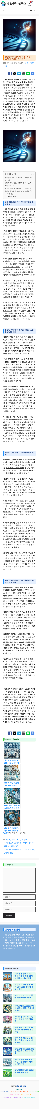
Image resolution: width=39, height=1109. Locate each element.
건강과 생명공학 (26, 1094)
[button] (3, 10)
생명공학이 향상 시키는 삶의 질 (12, 1097)
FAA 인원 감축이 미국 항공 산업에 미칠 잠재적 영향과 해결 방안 (24, 976)
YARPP (6, 833)
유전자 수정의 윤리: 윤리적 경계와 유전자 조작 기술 (18, 192)
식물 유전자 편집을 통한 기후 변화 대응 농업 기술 (24, 1029)
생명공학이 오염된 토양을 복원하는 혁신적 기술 (24, 1051)
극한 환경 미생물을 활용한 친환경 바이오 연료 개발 (24, 1040)
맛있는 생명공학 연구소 (29, 1097)
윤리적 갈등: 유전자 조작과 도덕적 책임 (18, 188)
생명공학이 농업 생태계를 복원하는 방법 (24, 1071)
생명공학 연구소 (16, 3)
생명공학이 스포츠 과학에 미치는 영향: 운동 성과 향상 (24, 1008)
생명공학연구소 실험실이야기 (19, 1091)
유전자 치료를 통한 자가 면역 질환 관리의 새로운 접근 (24, 986)
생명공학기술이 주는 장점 (17, 840)
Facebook (19, 1089)
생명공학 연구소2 (34, 1091)
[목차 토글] (30, 174)
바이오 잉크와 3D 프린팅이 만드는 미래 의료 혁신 (24, 1019)
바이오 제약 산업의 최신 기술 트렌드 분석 (24, 996)
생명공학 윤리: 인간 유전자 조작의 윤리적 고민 (18, 179)
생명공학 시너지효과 (14, 1094)
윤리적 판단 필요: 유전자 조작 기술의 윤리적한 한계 (17, 184)
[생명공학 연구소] (3, 3)
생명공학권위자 (12, 929)
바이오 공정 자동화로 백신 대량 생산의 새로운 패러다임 (24, 1061)
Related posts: (12, 196)
